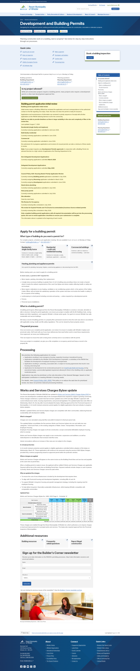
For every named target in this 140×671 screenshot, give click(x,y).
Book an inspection (28, 55)
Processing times (59, 62)
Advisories (64, 31)
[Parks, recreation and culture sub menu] (64, 14)
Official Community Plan (103, 658)
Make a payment (59, 51)
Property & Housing (26, 14)
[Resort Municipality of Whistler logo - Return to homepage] (28, 642)
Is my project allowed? (104, 78)
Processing (100, 89)
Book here (90, 57)
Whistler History (51, 645)
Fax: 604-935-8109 (25, 655)
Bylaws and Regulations (103, 653)
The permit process (103, 87)
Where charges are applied (105, 100)
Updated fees (102, 104)
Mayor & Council (90, 14)
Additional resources (103, 106)
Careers (74, 653)
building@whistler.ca (103, 122)
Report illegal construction (76, 542)
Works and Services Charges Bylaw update (105, 92)
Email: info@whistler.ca (26, 660)
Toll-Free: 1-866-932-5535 (27, 657)
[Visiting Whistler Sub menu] (97, 5)
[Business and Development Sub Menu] (82, 14)
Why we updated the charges (106, 102)
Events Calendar (76, 650)
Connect (74, 641)
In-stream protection (103, 98)
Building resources (29, 541)
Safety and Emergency (103, 656)
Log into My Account (112, 5)
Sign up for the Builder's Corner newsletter (108, 109)
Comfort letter (58, 58)
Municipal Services (103, 14)
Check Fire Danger (26, 31)
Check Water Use (53, 31)
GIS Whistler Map (27, 65)
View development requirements (29, 98)
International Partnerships (53, 650)
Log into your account (28, 51)
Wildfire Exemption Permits (30, 62)
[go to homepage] (33, 7)
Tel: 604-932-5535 (25, 653)
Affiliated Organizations (53, 648)
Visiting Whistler (92, 5)
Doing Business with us (103, 650)
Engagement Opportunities (79, 645)
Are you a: (25, 574)
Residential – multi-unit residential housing (54, 249)
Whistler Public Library (103, 648)
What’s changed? (103, 95)
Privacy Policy (50, 656)
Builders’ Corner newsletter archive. (71, 590)
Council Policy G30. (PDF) (42, 380)
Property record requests (29, 58)
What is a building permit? (105, 85)
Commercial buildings (80, 247)
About (48, 641)
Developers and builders (61, 55)
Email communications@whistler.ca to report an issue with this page (47, 632)
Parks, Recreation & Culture (55, 14)
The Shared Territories (52, 661)
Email (23, 568)
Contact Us (75, 661)
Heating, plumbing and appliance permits (38, 264)
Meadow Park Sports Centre (104, 645)
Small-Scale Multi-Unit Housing (73, 368)
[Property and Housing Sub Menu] (33, 14)
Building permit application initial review (107, 80)
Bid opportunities (76, 658)
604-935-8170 (61, 84)
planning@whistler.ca (64, 82)
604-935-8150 (101, 123)
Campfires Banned (40, 31)
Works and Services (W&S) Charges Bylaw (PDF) (73, 394)
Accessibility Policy (52, 658)
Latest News (75, 648)
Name (24, 562)
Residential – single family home (29, 248)
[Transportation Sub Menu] (45, 14)
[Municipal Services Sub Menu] (109, 14)
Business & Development (74, 14)
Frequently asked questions (53, 542)
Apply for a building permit (104, 83)
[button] (108, 75)
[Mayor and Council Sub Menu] (95, 14)
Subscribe (27, 583)
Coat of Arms (50, 653)
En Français (102, 5)
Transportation (39, 14)
